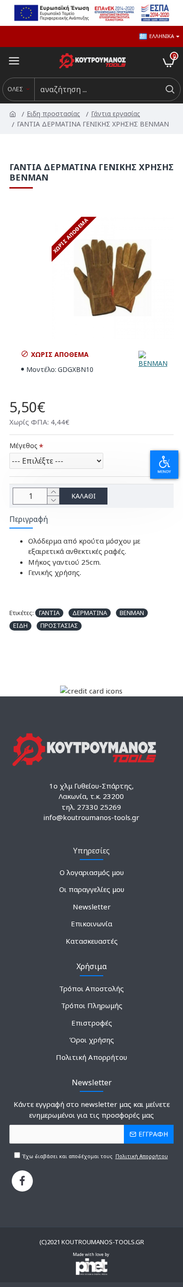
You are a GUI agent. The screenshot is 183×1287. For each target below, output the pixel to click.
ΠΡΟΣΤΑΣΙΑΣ (59, 625)
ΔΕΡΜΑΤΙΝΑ (89, 612)
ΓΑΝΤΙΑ (49, 612)
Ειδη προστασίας (54, 113)
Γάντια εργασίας (116, 113)
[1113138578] (22, 1181)
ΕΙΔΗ (20, 625)
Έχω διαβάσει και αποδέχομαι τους (94, 1156)
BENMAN (132, 612)
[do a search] (169, 89)
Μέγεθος (23, 445)
